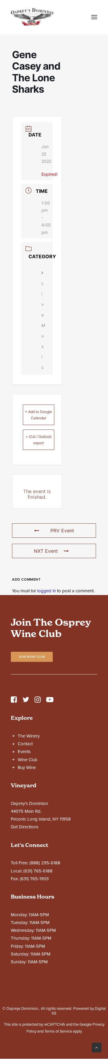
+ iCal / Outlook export (39, 439)
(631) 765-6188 (37, 871)
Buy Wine (27, 767)
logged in (46, 591)
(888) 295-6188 (44, 863)
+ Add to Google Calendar (38, 414)
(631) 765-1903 (34, 878)
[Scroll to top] (96, 1047)
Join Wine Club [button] (32, 657)
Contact (25, 743)
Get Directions (24, 827)
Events (24, 751)
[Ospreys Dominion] (32, 17)
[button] (94, 17)
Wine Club (28, 759)
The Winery (29, 736)
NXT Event (46, 551)
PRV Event (62, 531)
